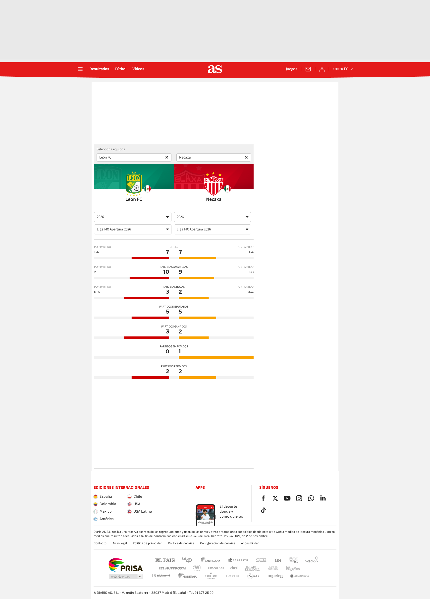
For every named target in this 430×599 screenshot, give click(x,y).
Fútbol (120, 69)
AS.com (278, 560)
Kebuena (290, 568)
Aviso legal (119, 543)
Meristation (275, 576)
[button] (126, 576)
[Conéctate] (322, 69)
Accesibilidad (250, 543)
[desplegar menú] (80, 69)
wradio (198, 568)
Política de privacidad (147, 543)
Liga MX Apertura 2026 (114, 229)
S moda (232, 576)
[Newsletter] (308, 69)
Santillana (210, 560)
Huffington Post (172, 568)
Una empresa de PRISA (126, 564)
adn (294, 560)
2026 (100, 216)
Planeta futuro (268, 568)
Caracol (312, 560)
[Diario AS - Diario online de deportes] (215, 69)
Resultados (99, 69)
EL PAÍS (165, 560)
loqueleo (253, 576)
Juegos (291, 69)
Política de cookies (181, 543)
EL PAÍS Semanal (251, 568)
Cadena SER (261, 560)
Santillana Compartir (238, 560)
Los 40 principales (187, 560)
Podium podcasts (187, 576)
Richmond (310, 568)
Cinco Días (214, 568)
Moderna (161, 575)
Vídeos (138, 69)
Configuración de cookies (217, 543)
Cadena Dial (233, 568)
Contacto (100, 543)
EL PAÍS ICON (211, 576)
